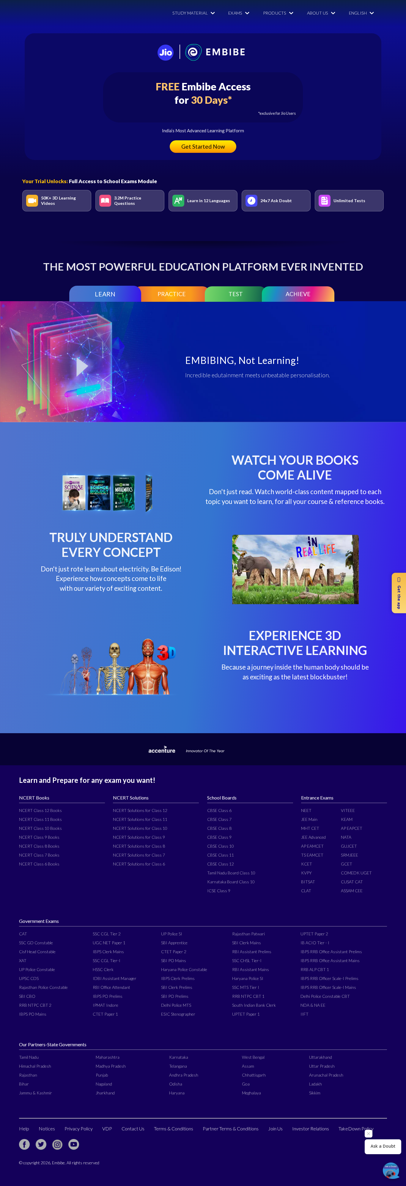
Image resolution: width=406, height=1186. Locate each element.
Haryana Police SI (247, 978)
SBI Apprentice (174, 942)
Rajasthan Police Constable (43, 987)
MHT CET (310, 828)
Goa (246, 1083)
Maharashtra (107, 1057)
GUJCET (349, 846)
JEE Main (309, 819)
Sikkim (314, 1092)
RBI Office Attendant (111, 987)
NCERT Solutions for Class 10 (140, 828)
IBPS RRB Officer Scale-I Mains (328, 987)
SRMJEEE (349, 854)
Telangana (178, 1066)
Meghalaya (251, 1092)
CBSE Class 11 (220, 854)
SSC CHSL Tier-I (247, 960)
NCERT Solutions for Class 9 (139, 837)
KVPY (306, 872)
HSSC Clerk (103, 969)
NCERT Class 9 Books (39, 837)
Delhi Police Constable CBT (325, 996)
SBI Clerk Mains (246, 942)
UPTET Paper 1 (246, 1014)
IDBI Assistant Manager (114, 978)
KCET (306, 863)
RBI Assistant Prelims (251, 951)
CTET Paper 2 (173, 951)
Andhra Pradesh (183, 1074)
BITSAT (308, 881)
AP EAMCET (312, 846)
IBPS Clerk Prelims (178, 978)
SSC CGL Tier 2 (107, 933)
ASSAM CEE (352, 890)
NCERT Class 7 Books (39, 854)
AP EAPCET (351, 828)
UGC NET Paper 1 (109, 942)
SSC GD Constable (36, 942)
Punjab (102, 1074)
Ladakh (315, 1083)
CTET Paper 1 (105, 1014)
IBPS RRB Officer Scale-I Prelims (329, 978)
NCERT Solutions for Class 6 (139, 863)
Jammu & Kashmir (35, 1092)
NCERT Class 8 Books (39, 846)
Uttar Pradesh (322, 1066)
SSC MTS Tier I (245, 987)
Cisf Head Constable (37, 951)
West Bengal (253, 1057)
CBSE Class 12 (220, 863)
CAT (23, 933)
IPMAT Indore (105, 1005)
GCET (346, 863)
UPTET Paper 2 (314, 933)
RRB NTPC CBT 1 (248, 996)
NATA (346, 837)
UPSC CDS (29, 978)
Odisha (175, 1083)
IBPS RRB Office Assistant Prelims (331, 951)
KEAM (347, 819)
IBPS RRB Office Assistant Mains (330, 960)
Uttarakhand (320, 1057)
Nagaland (104, 1083)
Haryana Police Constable (184, 969)
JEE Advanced (313, 837)
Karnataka (178, 1057)
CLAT (306, 890)
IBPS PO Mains (32, 1014)
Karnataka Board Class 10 (231, 881)
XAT (22, 960)
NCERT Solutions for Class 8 (139, 846)
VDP (107, 1128)
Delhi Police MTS (176, 1005)
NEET (306, 810)
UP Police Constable (37, 969)
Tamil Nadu (29, 1057)
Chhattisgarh (254, 1074)
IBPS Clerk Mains (108, 951)
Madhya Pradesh (111, 1066)
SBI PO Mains (173, 960)
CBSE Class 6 (219, 810)
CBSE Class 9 (219, 837)
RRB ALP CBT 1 (314, 969)
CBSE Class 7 (219, 819)
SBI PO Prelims (174, 996)
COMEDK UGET (356, 872)
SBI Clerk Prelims (176, 987)
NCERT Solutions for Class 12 (140, 810)
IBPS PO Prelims (107, 996)
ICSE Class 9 (218, 890)
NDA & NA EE (312, 1005)
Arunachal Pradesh (326, 1074)
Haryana (177, 1092)
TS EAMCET (312, 854)
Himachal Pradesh (35, 1066)
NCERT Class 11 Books (40, 819)
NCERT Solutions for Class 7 (139, 854)
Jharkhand (105, 1092)
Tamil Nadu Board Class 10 (231, 872)
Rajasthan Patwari (248, 933)
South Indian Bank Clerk (254, 1005)
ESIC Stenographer (178, 1014)
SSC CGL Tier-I (106, 960)
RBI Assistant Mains (250, 969)
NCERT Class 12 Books (40, 810)
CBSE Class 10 (220, 846)
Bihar (24, 1083)
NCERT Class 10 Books (40, 828)
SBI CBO (27, 996)
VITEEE (348, 810)
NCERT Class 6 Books (39, 863)
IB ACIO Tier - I (314, 942)
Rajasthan (28, 1074)
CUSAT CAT (352, 881)
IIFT (304, 1014)
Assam (248, 1066)
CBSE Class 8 (219, 828)
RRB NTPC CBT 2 (35, 1005)
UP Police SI (171, 933)
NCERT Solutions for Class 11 (140, 819)
